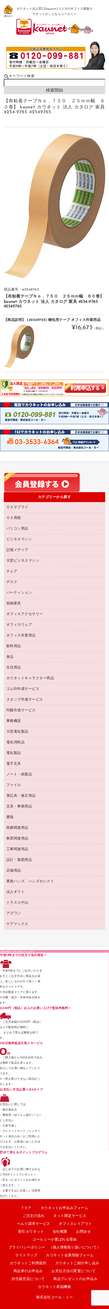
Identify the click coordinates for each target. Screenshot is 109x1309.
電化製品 (13, 753)
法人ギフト (15, 892)
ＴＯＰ (26, 1208)
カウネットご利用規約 (28, 1263)
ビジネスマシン (19, 539)
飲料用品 (13, 646)
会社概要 (60, 1232)
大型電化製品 (17, 732)
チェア (11, 571)
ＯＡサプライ (17, 507)
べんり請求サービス (33, 1224)
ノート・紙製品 (19, 774)
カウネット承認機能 (54, 1287)
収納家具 (13, 603)
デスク (11, 582)
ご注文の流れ (34, 1216)
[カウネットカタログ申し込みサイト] (54, 33)
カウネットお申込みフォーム (64, 1208)
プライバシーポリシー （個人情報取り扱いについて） (55, 1247)
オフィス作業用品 (21, 635)
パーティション (19, 593)
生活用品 (13, 668)
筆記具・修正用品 (21, 796)
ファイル (13, 785)
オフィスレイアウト (75, 1224)
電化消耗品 (15, 742)
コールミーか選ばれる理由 (54, 1240)
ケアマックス (17, 924)
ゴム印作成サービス (23, 689)
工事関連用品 (17, 849)
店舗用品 (13, 871)
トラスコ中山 (17, 903)
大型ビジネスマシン (23, 561)
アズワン (13, 913)
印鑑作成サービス (21, 710)
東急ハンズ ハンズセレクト (30, 881)
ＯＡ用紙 (13, 518)
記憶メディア (17, 550)
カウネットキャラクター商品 (30, 678)
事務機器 (13, 721)
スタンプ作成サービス (24, 700)
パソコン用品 (17, 529)
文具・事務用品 (19, 806)
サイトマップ (26, 1255)
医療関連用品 (17, 828)
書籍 (10, 817)
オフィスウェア (19, 625)
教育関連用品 (17, 839)
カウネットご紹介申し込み (77, 1263)
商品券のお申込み (28, 1271)
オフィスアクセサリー (24, 614)
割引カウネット (31, 1232)
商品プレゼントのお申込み (75, 1279)
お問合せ (83, 1232)
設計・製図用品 (19, 860)
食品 (10, 657)
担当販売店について (28, 1279)
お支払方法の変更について (73, 1271)
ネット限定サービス (69, 1216)
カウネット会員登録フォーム (70, 1255)
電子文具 (13, 764)
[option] (54, 206)
